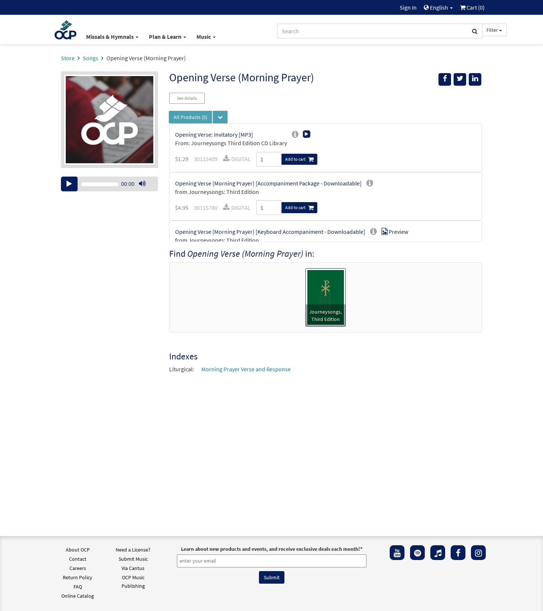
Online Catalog (77, 596)
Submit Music (133, 559)
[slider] (146, 191)
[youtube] (397, 552)
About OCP (78, 549)
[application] (109, 184)
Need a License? (133, 549)
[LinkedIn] (475, 79)
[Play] (69, 184)
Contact (77, 559)
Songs (90, 58)
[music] (437, 552)
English (439, 7)
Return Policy (77, 577)
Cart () (475, 7)
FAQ (78, 586)
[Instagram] (478, 552)
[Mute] (142, 184)
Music (204, 36)
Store (68, 58)
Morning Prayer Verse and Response (246, 369)
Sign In (408, 7)
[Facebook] (458, 552)
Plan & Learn (165, 36)
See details (187, 98)
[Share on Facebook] (444, 79)
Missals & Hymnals (110, 36)
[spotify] (417, 552)
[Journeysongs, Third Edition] (325, 296)
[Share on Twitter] (460, 79)
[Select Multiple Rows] (220, 117)
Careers (77, 568)
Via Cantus (133, 568)
